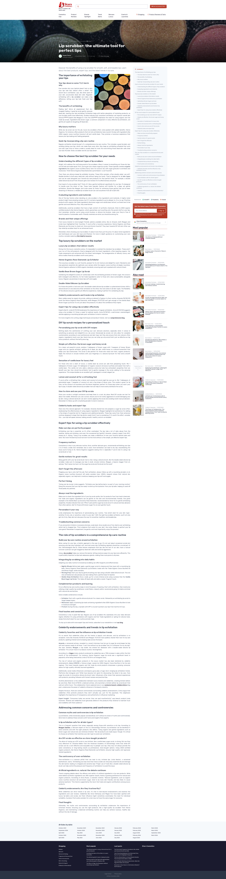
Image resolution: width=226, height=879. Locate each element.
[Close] (145, 435)
